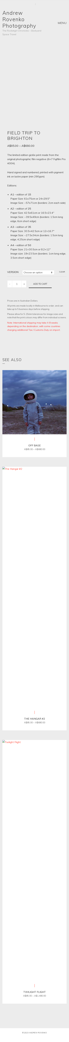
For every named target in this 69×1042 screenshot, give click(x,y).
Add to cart (40, 284)
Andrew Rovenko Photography (19, 19)
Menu (62, 23)
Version (12, 272)
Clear (62, 272)
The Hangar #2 (34, 718)
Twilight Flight (34, 992)
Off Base (34, 445)
